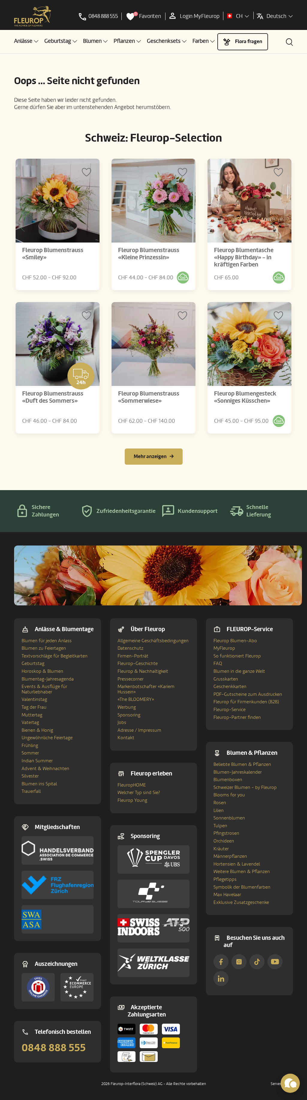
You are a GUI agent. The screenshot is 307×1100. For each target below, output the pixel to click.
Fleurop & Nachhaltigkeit (143, 671)
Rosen (219, 802)
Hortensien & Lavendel (236, 864)
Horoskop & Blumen (42, 671)
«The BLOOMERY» (136, 699)
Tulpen (220, 825)
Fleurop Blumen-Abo (235, 640)
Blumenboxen (227, 779)
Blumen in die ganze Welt (239, 671)
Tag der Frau (34, 707)
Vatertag (30, 722)
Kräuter (221, 848)
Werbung (127, 707)
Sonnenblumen (229, 818)
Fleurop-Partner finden (237, 717)
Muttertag (32, 715)
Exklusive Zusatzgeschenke (241, 902)
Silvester (30, 776)
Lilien (218, 810)
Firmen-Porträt (133, 656)
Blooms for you (229, 795)
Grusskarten (225, 679)
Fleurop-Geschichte (138, 663)
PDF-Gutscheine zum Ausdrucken (247, 694)
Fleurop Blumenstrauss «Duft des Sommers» (52, 397)
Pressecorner (131, 679)
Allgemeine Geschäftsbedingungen (153, 640)
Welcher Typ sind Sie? (139, 792)
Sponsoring (129, 715)
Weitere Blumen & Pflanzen (241, 871)
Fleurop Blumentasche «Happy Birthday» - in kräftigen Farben (243, 257)
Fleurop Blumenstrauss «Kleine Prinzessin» (148, 254)
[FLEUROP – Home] (32, 16)
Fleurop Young (132, 800)
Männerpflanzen (230, 856)
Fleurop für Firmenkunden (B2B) (246, 701)
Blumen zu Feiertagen (44, 648)
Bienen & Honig (37, 730)
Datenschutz (130, 648)
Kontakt (126, 737)
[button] (26, 41)
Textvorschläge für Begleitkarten (55, 656)
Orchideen (223, 841)
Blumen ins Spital (39, 784)
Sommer (30, 753)
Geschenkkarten (229, 686)
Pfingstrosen (226, 833)
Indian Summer (37, 760)
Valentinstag (34, 699)
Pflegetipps (225, 879)
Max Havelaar (227, 894)
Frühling (30, 745)
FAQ (217, 663)
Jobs (122, 722)
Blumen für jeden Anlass (47, 640)
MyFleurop (224, 648)
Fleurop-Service (229, 709)
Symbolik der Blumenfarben (241, 887)
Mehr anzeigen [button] (150, 456)
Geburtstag (33, 663)
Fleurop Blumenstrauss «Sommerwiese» (148, 397)
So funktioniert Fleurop (237, 656)
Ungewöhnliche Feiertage (47, 737)
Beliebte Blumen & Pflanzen (242, 764)
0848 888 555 (54, 1047)
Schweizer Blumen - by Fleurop (245, 787)
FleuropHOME (132, 785)
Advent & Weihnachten (45, 768)
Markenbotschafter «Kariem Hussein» (146, 689)
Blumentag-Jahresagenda (48, 679)
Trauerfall (31, 791)
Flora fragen (248, 41)
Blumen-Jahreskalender (237, 772)
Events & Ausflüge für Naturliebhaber (44, 689)
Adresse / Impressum (139, 730)
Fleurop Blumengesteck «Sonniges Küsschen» (245, 397)
